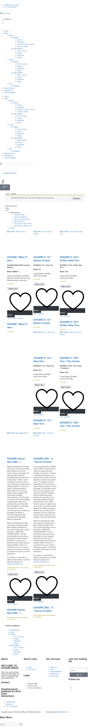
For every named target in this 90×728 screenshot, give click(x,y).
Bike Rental (8, 90)
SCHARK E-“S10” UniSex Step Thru (69, 258)
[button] (15, 318)
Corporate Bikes (10, 92)
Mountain (21, 42)
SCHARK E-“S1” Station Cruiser (42, 258)
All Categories (15, 630)
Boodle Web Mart (62, 712)
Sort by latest (18, 221)
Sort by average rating (22, 219)
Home (6, 31)
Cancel (12, 228)
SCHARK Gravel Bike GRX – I (16, 460)
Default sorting (19, 215)
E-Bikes (15, 37)
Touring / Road (23, 46)
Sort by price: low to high (22, 223)
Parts (10, 84)
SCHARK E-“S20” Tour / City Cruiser (70, 359)
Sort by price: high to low (22, 226)
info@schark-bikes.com (15, 564)
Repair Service (9, 88)
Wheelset (16, 86)
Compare (76, 198)
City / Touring (22, 51)
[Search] (21, 724)
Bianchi (11, 35)
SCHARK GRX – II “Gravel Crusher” (43, 460)
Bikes (6, 33)
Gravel (20, 40)
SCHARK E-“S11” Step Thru (43, 359)
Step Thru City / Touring (26, 44)
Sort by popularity (20, 217)
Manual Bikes (17, 48)
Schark (11, 59)
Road (19, 57)
